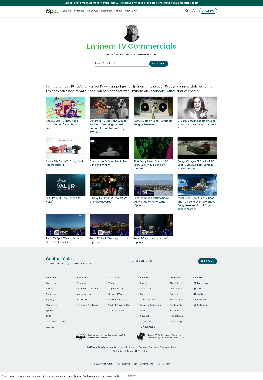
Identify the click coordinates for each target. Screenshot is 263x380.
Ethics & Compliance (144, 363)
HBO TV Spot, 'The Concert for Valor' (63, 199)
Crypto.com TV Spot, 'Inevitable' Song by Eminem (108, 163)
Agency (50, 299)
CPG (48, 316)
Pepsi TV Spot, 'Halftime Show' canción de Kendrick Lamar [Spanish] (151, 201)
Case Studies (146, 288)
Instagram (202, 305)
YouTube (201, 294)
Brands (50, 288)
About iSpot (176, 283)
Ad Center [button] (92, 10)
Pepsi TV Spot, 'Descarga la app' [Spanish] (109, 240)
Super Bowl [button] (131, 10)
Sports (49, 310)
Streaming (51, 305)
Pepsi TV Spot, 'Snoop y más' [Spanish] (151, 240)
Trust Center (163, 363)
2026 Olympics (116, 310)
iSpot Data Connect (56, 321)
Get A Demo (208, 10)
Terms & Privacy (123, 363)
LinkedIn (201, 299)
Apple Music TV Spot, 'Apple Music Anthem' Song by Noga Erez (63, 124)
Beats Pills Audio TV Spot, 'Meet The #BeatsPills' (64, 163)
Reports (143, 283)
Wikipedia (191, 91)
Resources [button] (106, 10)
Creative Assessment (87, 288)
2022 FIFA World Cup (119, 305)
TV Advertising (147, 327)
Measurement (84, 294)
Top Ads (112, 283)
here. (173, 347)
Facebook (156, 91)
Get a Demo (176, 316)
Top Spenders (115, 288)
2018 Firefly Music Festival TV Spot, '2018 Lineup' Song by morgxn (151, 165)
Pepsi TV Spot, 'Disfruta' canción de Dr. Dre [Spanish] (65, 240)
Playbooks (145, 316)
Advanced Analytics (87, 305)
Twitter (170, 91)
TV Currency (146, 321)
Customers (176, 288)
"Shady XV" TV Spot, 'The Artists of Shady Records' (108, 199)
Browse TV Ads (116, 294)
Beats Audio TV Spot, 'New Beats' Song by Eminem (153, 122)
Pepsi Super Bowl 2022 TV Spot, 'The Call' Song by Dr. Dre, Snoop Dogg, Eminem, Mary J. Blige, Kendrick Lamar (196, 203)
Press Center (177, 299)
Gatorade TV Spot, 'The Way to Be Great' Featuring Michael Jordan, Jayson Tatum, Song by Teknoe (109, 126)
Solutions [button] (66, 10)
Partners (174, 310)
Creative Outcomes (150, 305)
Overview (51, 283)
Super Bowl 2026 (117, 299)
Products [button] (79, 10)
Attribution (82, 299)
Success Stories (147, 299)
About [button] (119, 10)
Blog (141, 294)
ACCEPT (132, 376)
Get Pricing (176, 321)
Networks (51, 294)
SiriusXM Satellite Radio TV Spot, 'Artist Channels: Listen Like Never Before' (197, 124)
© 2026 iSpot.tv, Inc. (103, 363)
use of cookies (113, 376)
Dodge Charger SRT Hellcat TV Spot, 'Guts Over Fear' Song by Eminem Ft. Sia (196, 165)
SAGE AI (50, 327)
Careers (174, 294)
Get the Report (189, 3)
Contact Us (176, 305)
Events (143, 310)
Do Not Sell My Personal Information (130, 351)
